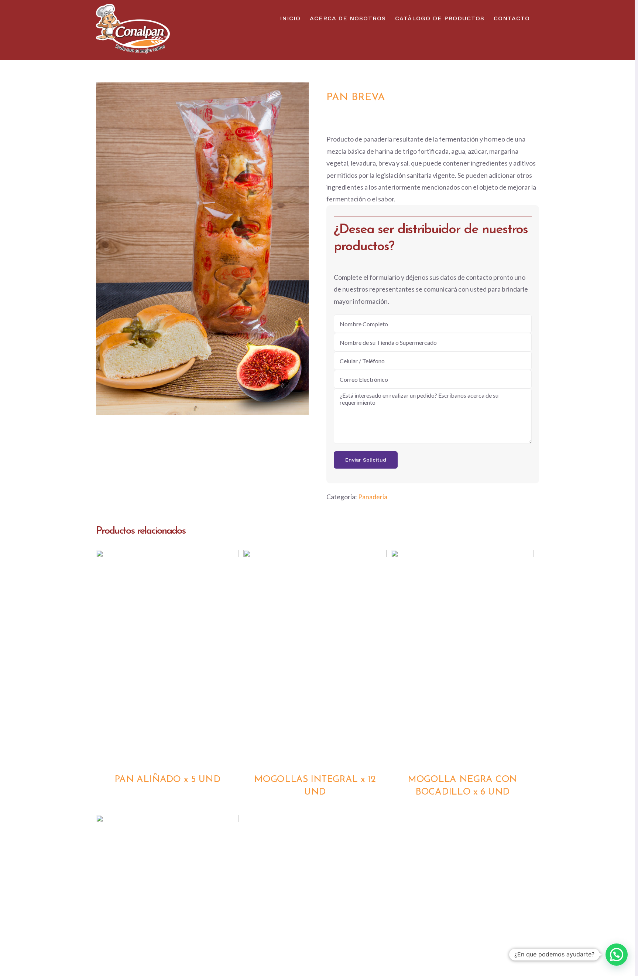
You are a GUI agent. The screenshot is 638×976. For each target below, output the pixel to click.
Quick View (167, 659)
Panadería (372, 497)
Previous (103, 248)
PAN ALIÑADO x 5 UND (167, 779)
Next (301, 248)
